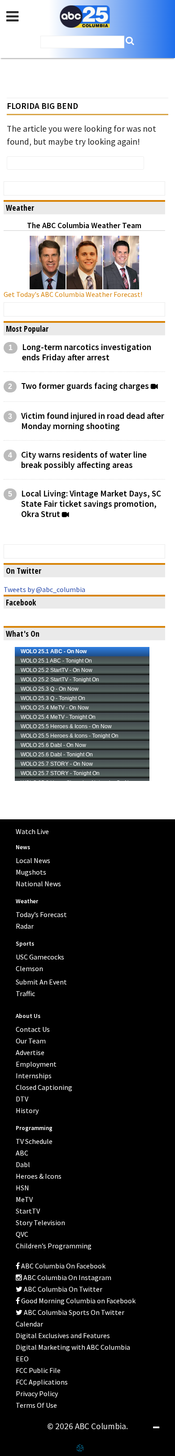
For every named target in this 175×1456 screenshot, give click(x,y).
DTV (22, 1098)
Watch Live (32, 831)
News (23, 847)
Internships (34, 1075)
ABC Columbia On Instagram (66, 1277)
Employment (36, 1064)
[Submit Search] (130, 41)
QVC (22, 1234)
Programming (34, 1128)
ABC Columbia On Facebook (62, 1265)
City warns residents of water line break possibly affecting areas (84, 460)
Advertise (30, 1052)
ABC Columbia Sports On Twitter (73, 1312)
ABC (22, 1152)
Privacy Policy (37, 1393)
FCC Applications (42, 1381)
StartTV (28, 1210)
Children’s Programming (54, 1245)
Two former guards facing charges (85, 386)
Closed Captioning (44, 1087)
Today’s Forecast (41, 914)
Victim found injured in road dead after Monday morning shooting (92, 421)
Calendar (29, 1323)
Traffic (25, 993)
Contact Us (33, 1029)
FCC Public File (38, 1370)
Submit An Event (41, 981)
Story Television (40, 1222)
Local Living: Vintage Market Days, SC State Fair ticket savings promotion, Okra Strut (91, 503)
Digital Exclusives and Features (63, 1335)
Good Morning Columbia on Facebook (78, 1300)
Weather (27, 901)
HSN (22, 1187)
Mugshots (31, 872)
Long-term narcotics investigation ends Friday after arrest (86, 352)
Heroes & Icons (38, 1176)
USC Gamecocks (40, 956)
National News (38, 883)
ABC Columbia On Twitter (62, 1289)
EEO (22, 1358)
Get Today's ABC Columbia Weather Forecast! (73, 294)
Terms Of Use (36, 1405)
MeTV (24, 1199)
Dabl (23, 1164)
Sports (25, 943)
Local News (33, 860)
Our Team (31, 1040)
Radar (25, 926)
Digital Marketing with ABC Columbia (73, 1347)
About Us (28, 1016)
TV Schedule (34, 1141)
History (27, 1110)
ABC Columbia (85, 16)
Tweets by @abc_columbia (44, 589)
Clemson (29, 968)
